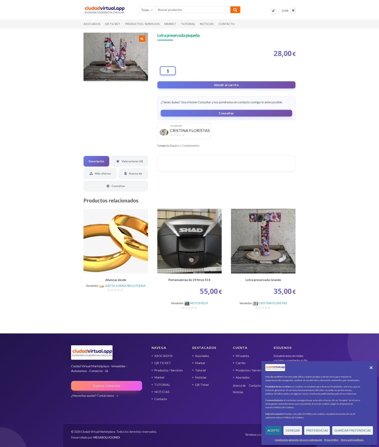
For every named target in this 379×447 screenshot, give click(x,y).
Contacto (227, 24)
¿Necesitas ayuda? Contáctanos (92, 395)
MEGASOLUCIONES (106, 437)
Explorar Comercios (106, 385)
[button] (371, 368)
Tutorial (200, 370)
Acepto (273, 430)
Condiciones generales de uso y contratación (298, 439)
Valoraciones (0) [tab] (132, 161)
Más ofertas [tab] (102, 173)
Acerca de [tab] (135, 173)
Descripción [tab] (96, 161)
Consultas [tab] (118, 186)
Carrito (241, 363)
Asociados (202, 356)
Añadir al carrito (226, 85)
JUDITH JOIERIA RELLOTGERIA (125, 285)
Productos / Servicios (142, 24)
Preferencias (317, 430)
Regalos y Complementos (184, 145)
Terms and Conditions (352, 439)
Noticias (200, 377)
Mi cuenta (242, 356)
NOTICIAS (207, 24)
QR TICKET (112, 24)
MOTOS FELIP (199, 303)
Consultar (226, 113)
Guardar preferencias (352, 430)
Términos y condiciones (259, 434)
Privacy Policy (331, 439)
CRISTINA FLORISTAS (190, 130)
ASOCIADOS (91, 24)
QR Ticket (202, 384)
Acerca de (239, 385)
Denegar (293, 430)
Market (170, 24)
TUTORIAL (188, 24)
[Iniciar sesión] (273, 11)
